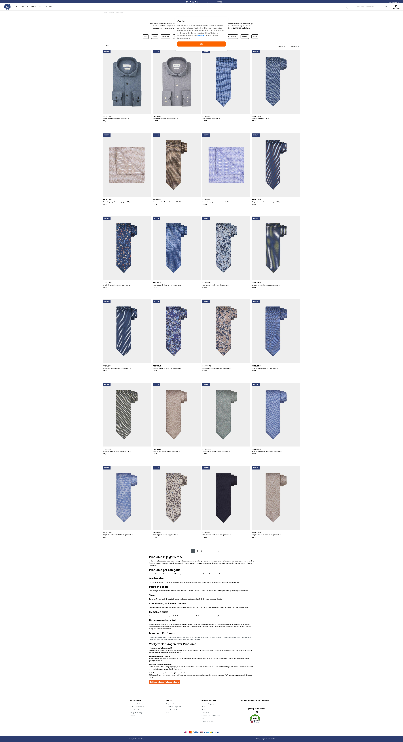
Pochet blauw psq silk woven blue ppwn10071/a (216, 202)
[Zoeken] (386, 7)
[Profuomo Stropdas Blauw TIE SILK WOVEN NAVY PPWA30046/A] (177, 331)
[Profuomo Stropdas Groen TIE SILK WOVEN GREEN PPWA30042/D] (127, 415)
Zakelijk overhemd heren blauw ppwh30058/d (166, 118)
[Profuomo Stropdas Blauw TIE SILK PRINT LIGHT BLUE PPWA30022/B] (127, 498)
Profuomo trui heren (215, 637)
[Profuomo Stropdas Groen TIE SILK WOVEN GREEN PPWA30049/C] (276, 248)
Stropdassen (232, 36)
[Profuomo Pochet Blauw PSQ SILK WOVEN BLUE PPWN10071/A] (226, 165)
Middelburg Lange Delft (173, 707)
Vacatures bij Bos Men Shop (211, 716)
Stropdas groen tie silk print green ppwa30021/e (216, 451)
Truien (155, 36)
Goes (167, 713)
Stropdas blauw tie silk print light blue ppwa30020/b (267, 451)
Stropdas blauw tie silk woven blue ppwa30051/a (117, 368)
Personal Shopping (208, 704)
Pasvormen (205, 713)
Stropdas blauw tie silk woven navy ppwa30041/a (266, 368)
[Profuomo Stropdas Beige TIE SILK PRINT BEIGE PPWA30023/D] (177, 415)
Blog (203, 719)
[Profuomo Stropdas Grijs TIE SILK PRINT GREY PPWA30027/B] (177, 498)
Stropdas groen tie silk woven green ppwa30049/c (266, 285)
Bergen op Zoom (171, 704)
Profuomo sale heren (193, 639)
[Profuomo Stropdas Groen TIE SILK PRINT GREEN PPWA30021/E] (226, 415)
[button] (203, 2)
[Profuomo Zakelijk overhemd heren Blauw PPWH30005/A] (127, 82)
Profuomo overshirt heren (231, 637)
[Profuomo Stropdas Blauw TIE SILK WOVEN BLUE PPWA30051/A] (127, 331)
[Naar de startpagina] (7, 7)
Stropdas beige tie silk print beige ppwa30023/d (166, 451)
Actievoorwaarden (208, 722)
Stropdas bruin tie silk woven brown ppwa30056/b (167, 202)
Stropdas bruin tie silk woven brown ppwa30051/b (266, 202)
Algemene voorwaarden (268, 739)
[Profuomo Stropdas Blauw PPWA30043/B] (226, 82)
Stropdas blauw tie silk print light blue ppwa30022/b (118, 535)
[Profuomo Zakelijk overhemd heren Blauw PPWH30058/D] (177, 82)
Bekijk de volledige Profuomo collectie (164, 682)
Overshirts (165, 36)
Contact (132, 716)
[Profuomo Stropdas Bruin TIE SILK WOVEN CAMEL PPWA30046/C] (226, 331)
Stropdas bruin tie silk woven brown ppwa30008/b (266, 535)
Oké (201, 44)
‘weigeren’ (201, 35)
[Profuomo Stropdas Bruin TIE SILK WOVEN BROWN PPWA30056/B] (177, 165)
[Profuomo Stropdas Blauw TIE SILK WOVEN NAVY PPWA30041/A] (276, 331)
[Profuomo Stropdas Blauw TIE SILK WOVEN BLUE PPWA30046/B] (226, 248)
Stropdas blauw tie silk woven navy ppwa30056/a (167, 285)
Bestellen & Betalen (136, 710)
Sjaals (255, 36)
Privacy (258, 739)
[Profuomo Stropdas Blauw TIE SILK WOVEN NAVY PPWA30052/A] (127, 248)
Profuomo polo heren (201, 637)
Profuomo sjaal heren (161, 639)
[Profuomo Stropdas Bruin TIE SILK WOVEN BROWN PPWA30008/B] (276, 498)
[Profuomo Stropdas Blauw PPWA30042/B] (276, 82)
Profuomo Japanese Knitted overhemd (180, 637)
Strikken (244, 36)
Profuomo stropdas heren (177, 639)
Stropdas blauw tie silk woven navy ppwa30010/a (216, 535)
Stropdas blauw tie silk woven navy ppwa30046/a (167, 368)
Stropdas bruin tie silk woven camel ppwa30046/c (216, 368)
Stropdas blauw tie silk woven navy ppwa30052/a (117, 285)
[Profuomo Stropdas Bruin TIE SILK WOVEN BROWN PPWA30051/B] (276, 165)
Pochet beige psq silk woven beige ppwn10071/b (117, 202)
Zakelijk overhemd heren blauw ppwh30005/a (116, 118)
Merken (204, 707)
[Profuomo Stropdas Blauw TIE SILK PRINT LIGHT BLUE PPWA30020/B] (276, 415)
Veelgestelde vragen (136, 713)
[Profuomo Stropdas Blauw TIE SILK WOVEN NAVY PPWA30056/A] (177, 248)
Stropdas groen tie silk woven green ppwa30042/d (117, 451)
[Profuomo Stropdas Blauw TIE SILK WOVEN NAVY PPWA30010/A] (226, 498)
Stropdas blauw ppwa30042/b (260, 118)
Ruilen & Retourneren (137, 707)
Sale (145, 36)
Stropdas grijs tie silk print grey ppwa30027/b (166, 535)
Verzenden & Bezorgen (137, 704)
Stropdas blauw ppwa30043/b (211, 118)
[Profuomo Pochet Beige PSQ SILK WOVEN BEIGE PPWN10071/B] (127, 165)
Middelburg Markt (172, 710)
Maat (203, 710)
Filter (107, 45)
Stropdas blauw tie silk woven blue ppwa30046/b (216, 285)
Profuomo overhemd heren (157, 637)
